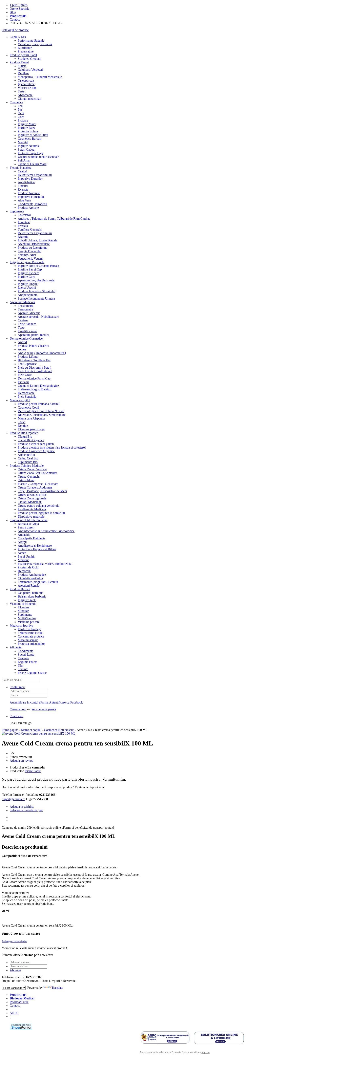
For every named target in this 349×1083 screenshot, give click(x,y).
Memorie (23, 560)
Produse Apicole (28, 207)
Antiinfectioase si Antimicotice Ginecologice (46, 531)
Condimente (25, 651)
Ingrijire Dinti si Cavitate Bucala (38, 265)
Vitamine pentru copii (31, 429)
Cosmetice (16, 102)
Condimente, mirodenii (32, 204)
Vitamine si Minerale (23, 603)
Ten (20, 106)
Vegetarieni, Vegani (30, 258)
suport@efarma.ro (13, 799)
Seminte (23, 669)
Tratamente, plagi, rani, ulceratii (38, 582)
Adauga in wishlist (22, 806)
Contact (15, 19)
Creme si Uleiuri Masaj (32, 164)
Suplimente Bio (28, 462)
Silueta (22, 66)
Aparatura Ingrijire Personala (36, 280)
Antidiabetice (26, 182)
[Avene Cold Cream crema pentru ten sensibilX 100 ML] (39, 733)
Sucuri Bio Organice (31, 440)
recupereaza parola (44, 709)
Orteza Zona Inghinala (32, 498)
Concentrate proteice (31, 636)
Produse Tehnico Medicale (27, 465)
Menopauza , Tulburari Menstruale (40, 77)
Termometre (25, 309)
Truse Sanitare (27, 324)
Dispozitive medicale (31, 516)
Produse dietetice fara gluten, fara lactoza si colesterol (52, 447)
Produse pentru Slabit (23, 55)
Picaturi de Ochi (28, 567)
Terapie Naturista (21, 167)
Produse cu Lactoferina (32, 247)
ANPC (14, 1013)
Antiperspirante (27, 295)
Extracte (23, 189)
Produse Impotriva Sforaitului (36, 291)
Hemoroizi (24, 571)
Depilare (23, 73)
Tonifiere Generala (30, 229)
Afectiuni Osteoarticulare (34, 244)
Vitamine (23, 607)
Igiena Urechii (27, 287)
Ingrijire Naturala (29, 146)
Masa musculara (28, 640)
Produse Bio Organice (24, 433)
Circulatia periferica (30, 578)
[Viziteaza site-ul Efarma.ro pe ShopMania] (21, 1029)
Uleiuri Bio (25, 436)
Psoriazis (23, 382)
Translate (57, 987)
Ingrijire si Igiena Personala (27, 262)
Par (20, 109)
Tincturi (23, 186)
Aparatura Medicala (22, 302)
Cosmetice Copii (28, 407)
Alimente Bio (26, 454)
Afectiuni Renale (28, 585)
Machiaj (23, 142)
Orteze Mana (26, 480)
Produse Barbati (20, 589)
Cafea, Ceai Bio (28, 458)
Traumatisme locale (30, 632)
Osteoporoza (26, 80)
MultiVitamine (27, 618)
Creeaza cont (18, 709)
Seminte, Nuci (27, 255)
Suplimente (17, 211)
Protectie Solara (28, 131)
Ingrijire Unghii (28, 284)
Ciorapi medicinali (29, 98)
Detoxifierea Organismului (35, 175)
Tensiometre (25, 305)
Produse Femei (19, 62)
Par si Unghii (26, 556)
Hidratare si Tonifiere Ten (34, 360)
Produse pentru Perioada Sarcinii (38, 404)
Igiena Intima (26, 84)
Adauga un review (21, 760)
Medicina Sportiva (21, 625)
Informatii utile (19, 1002)
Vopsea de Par (27, 87)
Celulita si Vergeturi (30, 69)
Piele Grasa (25, 374)
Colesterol (24, 215)
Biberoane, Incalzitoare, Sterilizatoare (41, 414)
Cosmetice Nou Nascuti (59, 730)
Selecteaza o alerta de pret (26, 810)
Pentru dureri (26, 527)
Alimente (15, 647)
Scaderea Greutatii (29, 58)
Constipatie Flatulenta (31, 538)
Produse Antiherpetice (32, 574)
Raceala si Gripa (28, 523)
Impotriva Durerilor (30, 178)
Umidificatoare (27, 331)
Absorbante (25, 95)
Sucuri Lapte (26, 654)
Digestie (23, 236)
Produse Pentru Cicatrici (33, 345)
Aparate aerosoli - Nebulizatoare (38, 316)
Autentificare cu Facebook (66, 702)
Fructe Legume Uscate (32, 672)
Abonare (15, 970)
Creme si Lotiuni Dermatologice (38, 385)
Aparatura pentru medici (33, 335)
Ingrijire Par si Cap (30, 269)
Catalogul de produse (15, 30)
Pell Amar (24, 160)
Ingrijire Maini (27, 124)
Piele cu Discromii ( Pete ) (34, 367)
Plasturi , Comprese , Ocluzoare (38, 483)
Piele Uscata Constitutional (35, 371)
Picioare (23, 120)
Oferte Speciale (19, 8)
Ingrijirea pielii (27, 600)
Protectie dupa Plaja (30, 153)
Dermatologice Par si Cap (34, 378)
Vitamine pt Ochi (29, 622)
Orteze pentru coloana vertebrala (38, 505)
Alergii (22, 542)
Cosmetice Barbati (29, 138)
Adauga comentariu (14, 941)
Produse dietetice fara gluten (36, 444)
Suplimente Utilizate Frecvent (28, 520)
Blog (13, 12)
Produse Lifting (28, 356)
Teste (21, 91)
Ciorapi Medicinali (30, 502)
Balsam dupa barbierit (32, 596)
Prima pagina (10, 730)
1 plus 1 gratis (18, 5)
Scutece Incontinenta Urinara (36, 298)
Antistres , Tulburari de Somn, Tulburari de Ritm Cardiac (54, 218)
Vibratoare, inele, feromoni (35, 44)
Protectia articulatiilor (31, 643)
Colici (21, 422)
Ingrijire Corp (26, 276)
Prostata (23, 226)
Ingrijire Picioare (28, 273)
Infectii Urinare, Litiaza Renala (37, 240)
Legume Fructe (27, 662)
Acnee (22, 349)
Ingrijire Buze (26, 127)
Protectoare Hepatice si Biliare (37, 549)
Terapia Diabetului (29, 251)
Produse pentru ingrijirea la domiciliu (41, 513)
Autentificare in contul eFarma (29, 702)
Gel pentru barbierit (30, 592)
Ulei (20, 665)
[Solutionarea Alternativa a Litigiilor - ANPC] (165, 1037)
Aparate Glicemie (29, 313)
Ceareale (23, 658)
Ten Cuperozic (27, 364)
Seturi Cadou (26, 149)
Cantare (23, 320)
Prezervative (26, 51)
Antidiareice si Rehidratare (35, 545)
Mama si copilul (20, 400)
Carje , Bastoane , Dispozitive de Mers (42, 491)
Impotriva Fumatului (31, 196)
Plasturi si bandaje (29, 629)
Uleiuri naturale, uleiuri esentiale (38, 156)
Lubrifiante (25, 47)
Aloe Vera (24, 200)
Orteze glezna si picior (32, 494)
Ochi (21, 113)
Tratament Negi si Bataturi (34, 389)
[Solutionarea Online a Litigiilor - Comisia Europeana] (218, 1038)
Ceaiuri (22, 171)
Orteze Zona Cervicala (32, 469)
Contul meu (17, 687)
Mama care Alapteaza (31, 418)
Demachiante (26, 393)
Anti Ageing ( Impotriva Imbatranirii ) (42, 353)
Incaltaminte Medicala (32, 509)
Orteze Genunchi (29, 476)
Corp (21, 116)
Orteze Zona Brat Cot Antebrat (37, 473)
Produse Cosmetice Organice (36, 451)
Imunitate (24, 222)
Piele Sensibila (27, 396)
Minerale (23, 611)
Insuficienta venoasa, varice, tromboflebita (44, 563)
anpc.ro (206, 1052)
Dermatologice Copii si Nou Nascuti (41, 411)
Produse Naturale (29, 193)
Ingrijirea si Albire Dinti (33, 135)
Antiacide (24, 534)
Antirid (22, 342)
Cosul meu (16, 716)
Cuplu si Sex (18, 37)
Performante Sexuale (31, 40)
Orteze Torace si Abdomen (35, 487)
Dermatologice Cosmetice (26, 338)
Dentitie (23, 425)
